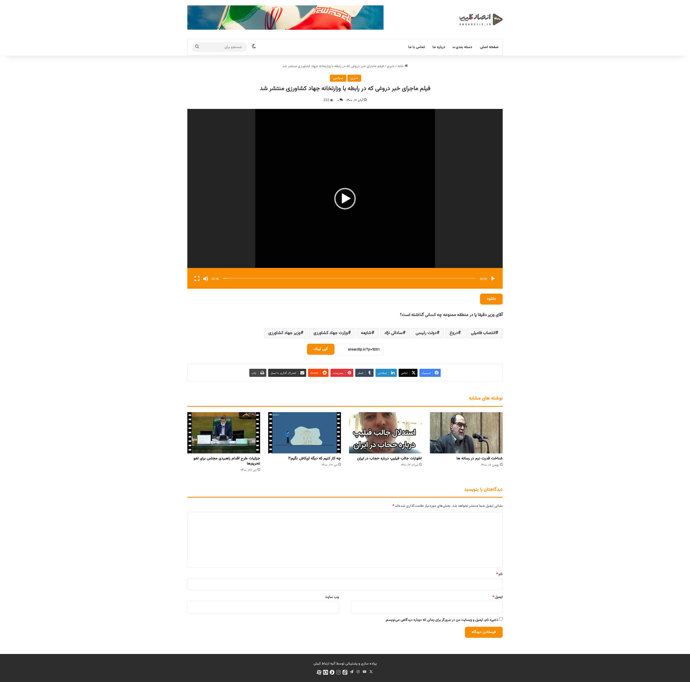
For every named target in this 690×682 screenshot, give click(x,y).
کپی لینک (321, 349)
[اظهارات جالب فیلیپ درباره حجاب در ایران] (385, 432)
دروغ (454, 333)
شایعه (366, 333)
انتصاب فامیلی (483, 333)
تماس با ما (416, 47)
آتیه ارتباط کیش (324, 663)
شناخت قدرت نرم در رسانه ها (480, 458)
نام (499, 574)
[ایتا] (345, 672)
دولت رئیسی (426, 333)
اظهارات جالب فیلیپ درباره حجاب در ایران (389, 458)
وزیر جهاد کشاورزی (284, 333)
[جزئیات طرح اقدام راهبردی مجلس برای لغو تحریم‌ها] (223, 432)
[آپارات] (319, 672)
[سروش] (332, 672)
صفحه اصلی (489, 47)
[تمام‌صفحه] (197, 278)
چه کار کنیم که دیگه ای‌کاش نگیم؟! (314, 458)
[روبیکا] (325, 672)
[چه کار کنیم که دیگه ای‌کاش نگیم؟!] (304, 432)
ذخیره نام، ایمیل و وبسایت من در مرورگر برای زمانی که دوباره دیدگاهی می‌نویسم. (441, 620)
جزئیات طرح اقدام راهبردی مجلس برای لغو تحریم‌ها (227, 461)
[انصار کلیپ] (481, 19)
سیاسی (338, 78)
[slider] (349, 278)
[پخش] (493, 278)
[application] (345, 199)
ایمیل (497, 597)
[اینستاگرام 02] (338, 672)
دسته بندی (464, 47)
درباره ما (439, 47)
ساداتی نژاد (393, 333)
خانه (401, 66)
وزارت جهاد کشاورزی (330, 333)
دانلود (491, 299)
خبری (391, 66)
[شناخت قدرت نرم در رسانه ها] (466, 432)
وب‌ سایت (332, 597)
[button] (345, 198)
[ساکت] (205, 278)
